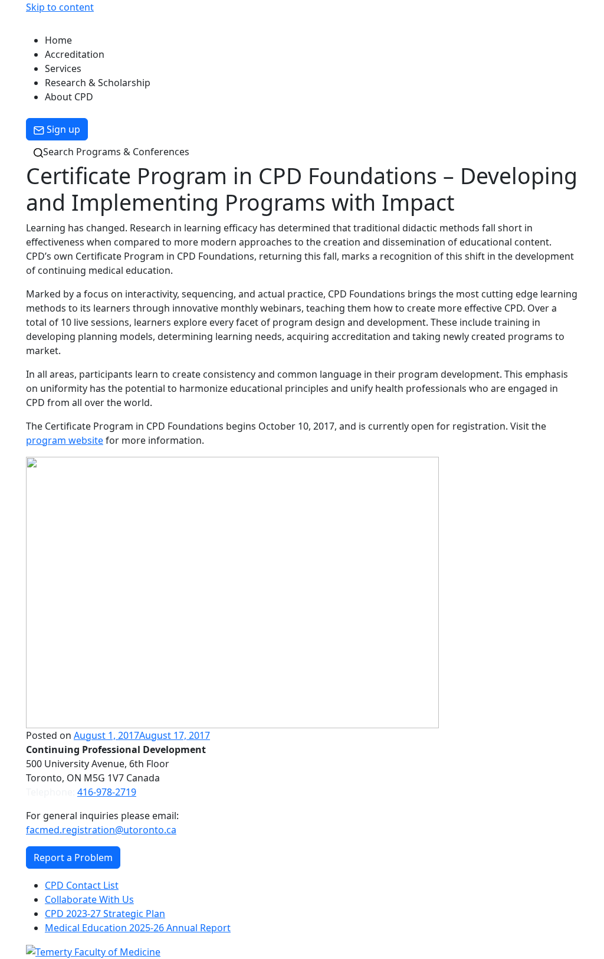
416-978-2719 (106, 791)
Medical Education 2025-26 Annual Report (138, 927)
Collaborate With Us (89, 899)
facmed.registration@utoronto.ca (101, 829)
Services (63, 68)
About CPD (69, 96)
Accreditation (74, 54)
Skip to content (60, 7)
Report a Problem (73, 857)
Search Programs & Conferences (116, 151)
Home (58, 40)
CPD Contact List (82, 885)
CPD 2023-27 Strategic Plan (105, 913)
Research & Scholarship (97, 82)
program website (64, 440)
